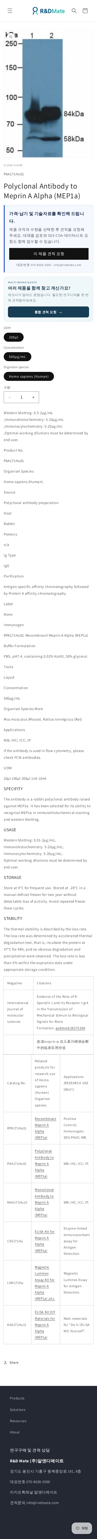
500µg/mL (17, 356)
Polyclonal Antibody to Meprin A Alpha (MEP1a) (44, 1163)
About (15, 1432)
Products (17, 1398)
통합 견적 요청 (48, 311)
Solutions (17, 1409)
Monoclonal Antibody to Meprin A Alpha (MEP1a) (44, 1202)
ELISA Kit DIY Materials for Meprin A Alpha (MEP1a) (45, 1324)
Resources (18, 1421)
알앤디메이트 (53, 1535)
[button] (9, 10)
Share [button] (14, 1362)
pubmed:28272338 (70, 1028)
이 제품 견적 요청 (49, 253)
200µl (13, 337)
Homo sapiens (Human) (29, 376)
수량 (7, 387)
